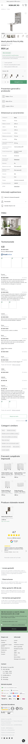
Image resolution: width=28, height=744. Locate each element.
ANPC (15, 650)
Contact (3, 654)
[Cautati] (23, 5)
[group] (6, 262)
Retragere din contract (19, 659)
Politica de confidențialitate (8, 730)
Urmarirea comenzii (18, 644)
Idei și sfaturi (17, 657)
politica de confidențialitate (18, 624)
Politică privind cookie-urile (7, 735)
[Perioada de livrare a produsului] (22, 147)
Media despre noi (5, 648)
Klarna (15, 655)
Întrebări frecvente (18, 648)
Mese (8, 9)
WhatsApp (5, 679)
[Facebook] (2, 738)
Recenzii (3, 652)
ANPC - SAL (17, 653)
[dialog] (14, 57)
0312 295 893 (6, 669)
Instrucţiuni (16, 186)
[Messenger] (10, 738)
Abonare (14, 629)
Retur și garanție (18, 646)
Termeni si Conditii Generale (8, 732)
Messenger (5, 677)
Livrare (15, 640)
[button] (14, 1)
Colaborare (4, 650)
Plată (15, 642)
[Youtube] (7, 738)
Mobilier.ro (3, 9)
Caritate (3, 642)
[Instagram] (5, 738)
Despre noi (3, 640)
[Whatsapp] (12, 738)
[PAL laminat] (20, 166)
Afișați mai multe (14, 416)
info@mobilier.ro (7, 675)
